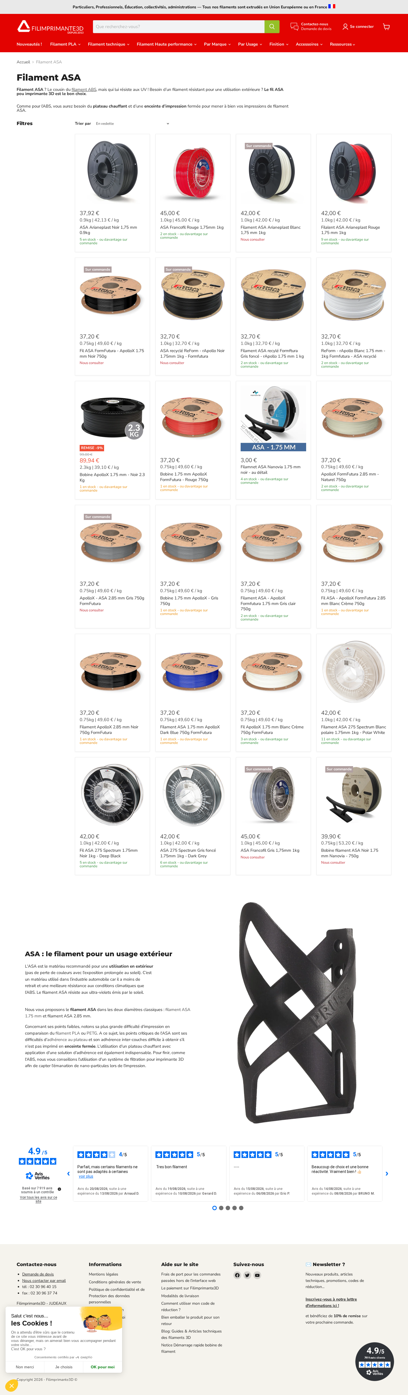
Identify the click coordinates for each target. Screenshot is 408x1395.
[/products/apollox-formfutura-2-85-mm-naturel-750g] (354, 418)
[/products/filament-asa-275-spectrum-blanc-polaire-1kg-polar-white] (354, 671)
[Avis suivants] (387, 1174)
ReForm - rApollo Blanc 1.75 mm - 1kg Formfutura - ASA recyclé (353, 353)
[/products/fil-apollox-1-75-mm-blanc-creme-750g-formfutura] (273, 671)
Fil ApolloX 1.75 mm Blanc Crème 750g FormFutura (272, 729)
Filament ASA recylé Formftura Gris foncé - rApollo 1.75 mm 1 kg (272, 353)
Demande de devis (38, 1274)
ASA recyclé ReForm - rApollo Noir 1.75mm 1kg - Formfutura (192, 353)
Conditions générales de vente (115, 1282)
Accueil (23, 62)
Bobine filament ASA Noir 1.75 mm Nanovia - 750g (349, 853)
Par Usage (248, 44)
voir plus (86, 1176)
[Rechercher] (272, 26)
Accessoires (307, 44)
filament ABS (84, 89)
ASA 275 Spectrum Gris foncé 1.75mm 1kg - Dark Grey (188, 853)
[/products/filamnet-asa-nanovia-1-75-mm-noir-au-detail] (273, 418)
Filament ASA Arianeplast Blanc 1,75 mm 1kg (271, 230)
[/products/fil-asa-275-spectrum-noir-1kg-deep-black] (112, 795)
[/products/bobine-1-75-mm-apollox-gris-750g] (193, 542)
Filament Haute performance (165, 44)
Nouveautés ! (29, 44)
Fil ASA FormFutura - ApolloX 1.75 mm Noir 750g (112, 353)
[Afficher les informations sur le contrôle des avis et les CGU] (59, 1189)
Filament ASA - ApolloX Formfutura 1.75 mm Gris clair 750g (268, 603)
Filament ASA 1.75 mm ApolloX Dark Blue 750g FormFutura (190, 729)
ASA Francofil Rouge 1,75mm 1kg (192, 227)
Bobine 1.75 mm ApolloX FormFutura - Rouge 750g (184, 476)
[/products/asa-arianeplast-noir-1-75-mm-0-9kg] (112, 171)
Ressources (341, 44)
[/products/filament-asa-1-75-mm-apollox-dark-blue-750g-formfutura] (193, 671)
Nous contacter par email (44, 1280)
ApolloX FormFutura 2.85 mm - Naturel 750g (350, 476)
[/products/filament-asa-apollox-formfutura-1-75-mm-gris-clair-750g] (273, 542)
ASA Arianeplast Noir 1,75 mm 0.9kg (108, 230)
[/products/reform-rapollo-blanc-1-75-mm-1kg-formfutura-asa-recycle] (354, 295)
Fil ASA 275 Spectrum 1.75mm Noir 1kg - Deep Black (109, 853)
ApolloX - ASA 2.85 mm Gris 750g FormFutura (112, 600)
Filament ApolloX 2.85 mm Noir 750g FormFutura (109, 729)
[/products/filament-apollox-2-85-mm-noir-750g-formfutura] (112, 671)
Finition (277, 44)
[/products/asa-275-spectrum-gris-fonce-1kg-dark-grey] (193, 795)
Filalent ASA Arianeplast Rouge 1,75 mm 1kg (350, 230)
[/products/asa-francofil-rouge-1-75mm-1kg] (193, 171)
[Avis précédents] (68, 1174)
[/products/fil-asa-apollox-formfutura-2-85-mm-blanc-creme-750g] (354, 542)
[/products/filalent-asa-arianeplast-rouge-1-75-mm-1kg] (354, 171)
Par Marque (216, 44)
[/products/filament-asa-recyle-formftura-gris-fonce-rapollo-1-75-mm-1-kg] (273, 295)
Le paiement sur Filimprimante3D (190, 1288)
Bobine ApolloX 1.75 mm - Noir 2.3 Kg (112, 477)
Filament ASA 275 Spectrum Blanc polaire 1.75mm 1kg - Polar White (353, 729)
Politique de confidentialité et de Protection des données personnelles (117, 1296)
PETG (92, 1033)
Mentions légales (103, 1274)
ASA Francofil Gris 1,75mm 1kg (270, 850)
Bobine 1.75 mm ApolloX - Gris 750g (189, 600)
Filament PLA (63, 44)
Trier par (83, 123)
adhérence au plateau (67, 1039)
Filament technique (107, 44)
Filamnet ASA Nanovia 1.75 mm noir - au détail (271, 469)
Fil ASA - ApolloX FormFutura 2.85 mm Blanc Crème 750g (353, 600)
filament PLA (68, 1033)
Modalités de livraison (180, 1296)
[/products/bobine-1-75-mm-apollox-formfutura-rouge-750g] (193, 418)
